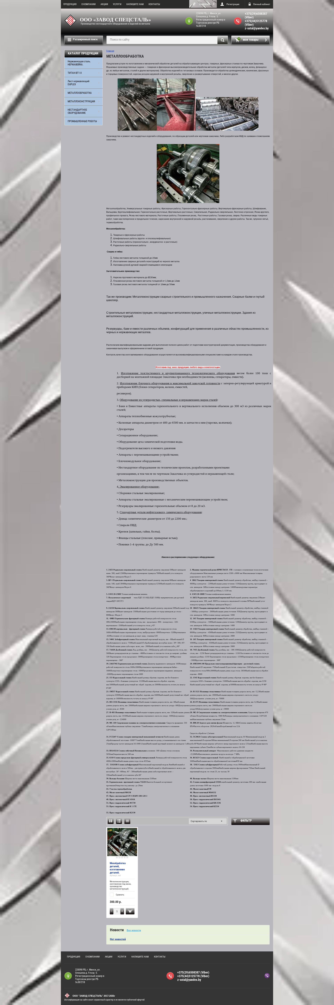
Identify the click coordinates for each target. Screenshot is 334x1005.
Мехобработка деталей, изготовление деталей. (118, 868)
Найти (222, 40)
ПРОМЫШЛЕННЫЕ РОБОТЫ (82, 121)
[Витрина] (111, 821)
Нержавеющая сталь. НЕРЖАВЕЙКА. (79, 63)
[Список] (119, 821)
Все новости (134, 930)
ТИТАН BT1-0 (75, 72)
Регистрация (232, 4)
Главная (110, 51)
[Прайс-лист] (127, 821)
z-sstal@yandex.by (257, 28)
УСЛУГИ (117, 4)
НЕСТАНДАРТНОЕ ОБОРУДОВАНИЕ (77, 111)
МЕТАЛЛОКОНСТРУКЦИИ (81, 101)
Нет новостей (118, 939)
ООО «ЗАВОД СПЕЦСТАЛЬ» (115, 19)
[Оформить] (130, 911)
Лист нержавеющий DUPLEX (78, 83)
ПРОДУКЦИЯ (70, 4)
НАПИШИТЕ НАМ (135, 4)
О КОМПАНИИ (88, 4)
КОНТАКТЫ (154, 4)
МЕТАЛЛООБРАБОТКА (80, 92)
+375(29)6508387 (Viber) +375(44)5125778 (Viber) (256, 19)
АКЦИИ (104, 4)
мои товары (248, 39)
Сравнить (119, 894)
